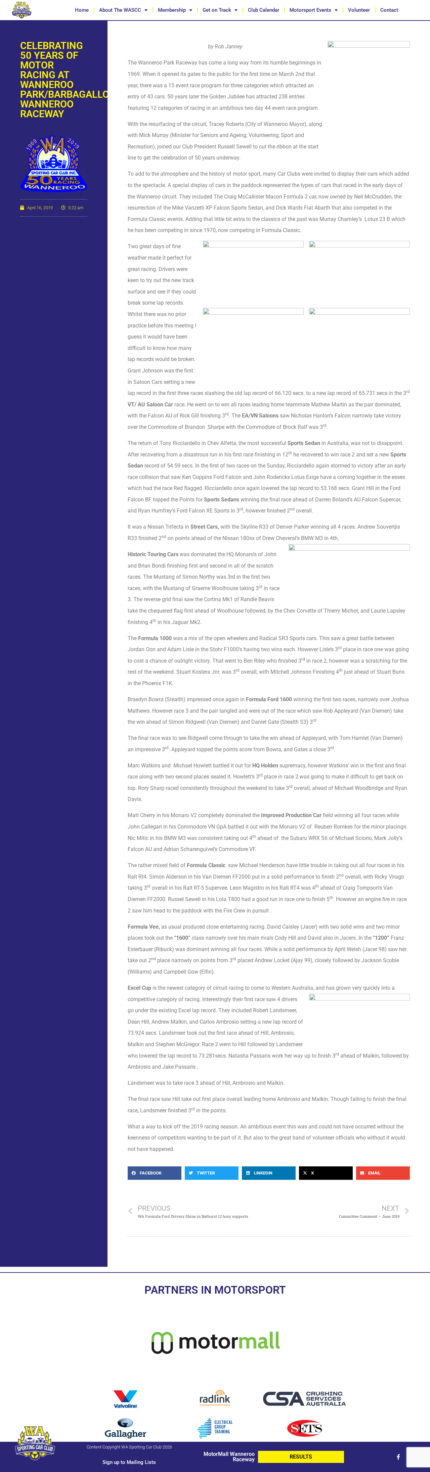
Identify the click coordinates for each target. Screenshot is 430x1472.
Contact (389, 10)
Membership (172, 10)
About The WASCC (120, 10)
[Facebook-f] (398, 1457)
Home (82, 10)
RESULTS (301, 1457)
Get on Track (217, 10)
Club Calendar (263, 10)
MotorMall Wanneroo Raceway (229, 1457)
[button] (154, 1173)
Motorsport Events (310, 10)
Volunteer (359, 10)
